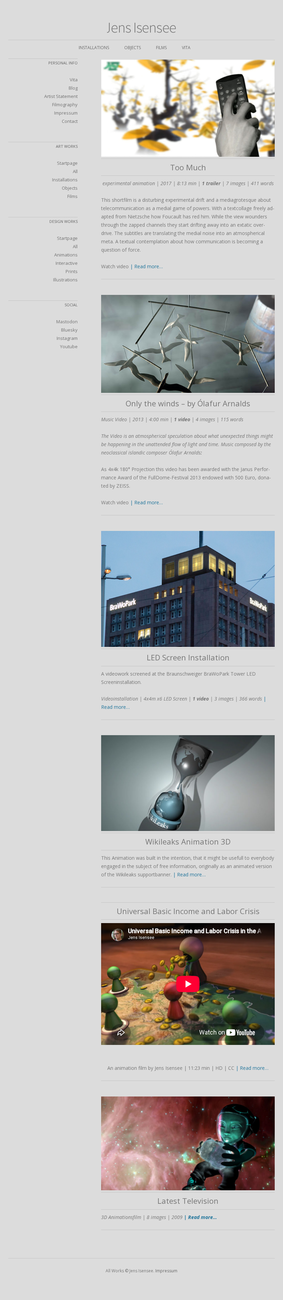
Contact (70, 121)
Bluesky (69, 330)
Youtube (69, 346)
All (75, 171)
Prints (72, 271)
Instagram (67, 338)
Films (161, 48)
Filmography (65, 104)
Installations (94, 48)
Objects (132, 48)
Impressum (66, 113)
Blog (73, 88)
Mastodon (67, 321)
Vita (186, 48)
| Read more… (146, 266)
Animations (66, 255)
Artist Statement (61, 96)
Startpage (67, 163)
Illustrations (65, 280)
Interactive (67, 263)
